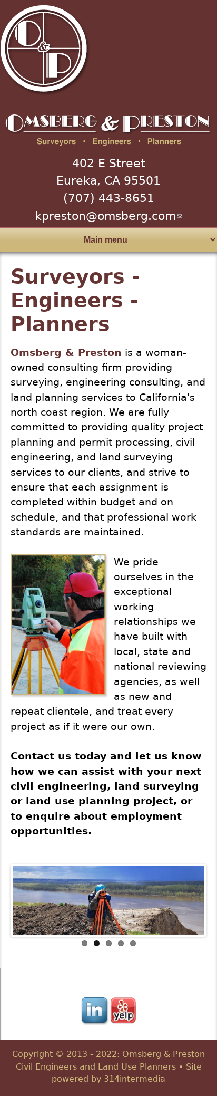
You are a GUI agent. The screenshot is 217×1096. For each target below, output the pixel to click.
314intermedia (134, 1079)
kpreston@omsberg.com (108, 216)
